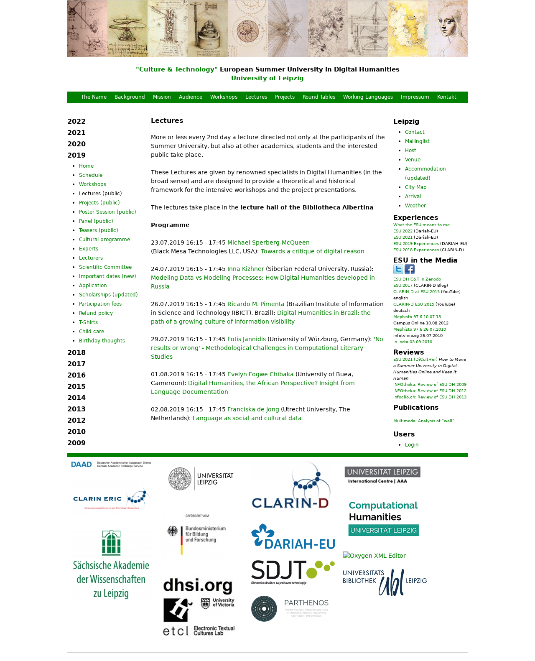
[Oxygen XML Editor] (374, 555)
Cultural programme (104, 239)
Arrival (413, 196)
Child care (91, 331)
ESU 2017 (403, 285)
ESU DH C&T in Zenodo (417, 279)
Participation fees (100, 304)
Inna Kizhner (245, 268)
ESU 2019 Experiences (416, 243)
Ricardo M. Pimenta (256, 304)
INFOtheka (404, 390)
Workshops (223, 97)
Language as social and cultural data (247, 418)
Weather (415, 206)
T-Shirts (88, 322)
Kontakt (446, 97)
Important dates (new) (107, 276)
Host (410, 150)
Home (86, 166)
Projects (285, 97)
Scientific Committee (105, 267)
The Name (94, 97)
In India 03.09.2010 (412, 341)
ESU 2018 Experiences (416, 250)
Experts (88, 249)
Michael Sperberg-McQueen (268, 242)
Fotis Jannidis (246, 339)
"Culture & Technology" (177, 69)
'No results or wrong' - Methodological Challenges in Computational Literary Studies (267, 348)
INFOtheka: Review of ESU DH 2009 (429, 384)
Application (93, 285)
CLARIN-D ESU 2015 (413, 304)
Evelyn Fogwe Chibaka (260, 374)
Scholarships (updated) (108, 295)
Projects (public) (99, 203)
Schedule (90, 175)
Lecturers (91, 258)
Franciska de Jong (253, 409)
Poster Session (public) (107, 212)
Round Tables (319, 97)
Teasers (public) (98, 230)
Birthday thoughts (102, 341)
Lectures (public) (100, 194)
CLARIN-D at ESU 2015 (416, 291)
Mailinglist (417, 141)
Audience (190, 97)
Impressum (415, 97)
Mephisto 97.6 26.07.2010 (419, 329)
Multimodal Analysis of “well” (423, 421)
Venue (412, 160)
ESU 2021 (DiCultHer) (415, 359)
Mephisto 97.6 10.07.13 (417, 316)
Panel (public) (96, 221)
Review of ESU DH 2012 (442, 390)
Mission (162, 97)
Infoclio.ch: (404, 397)
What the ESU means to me (421, 224)
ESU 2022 (403, 231)
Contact (415, 132)
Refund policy (96, 313)
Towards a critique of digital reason (312, 251)
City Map (416, 187)
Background (130, 97)
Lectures (256, 97)
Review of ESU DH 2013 (442, 397)
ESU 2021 (403, 237)
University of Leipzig (267, 78)
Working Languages (368, 97)
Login (412, 445)
